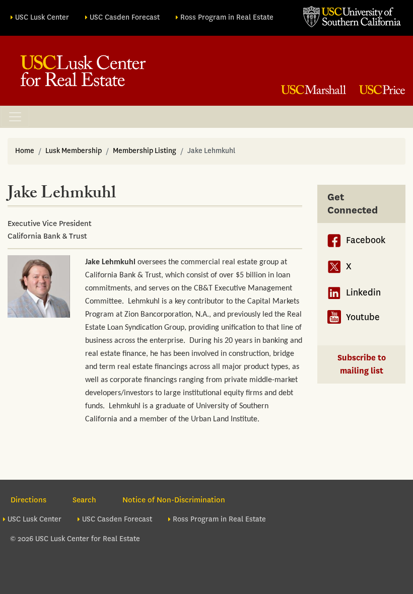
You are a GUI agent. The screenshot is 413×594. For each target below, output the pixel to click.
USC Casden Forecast (125, 17)
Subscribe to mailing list (361, 364)
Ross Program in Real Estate (226, 17)
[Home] (83, 71)
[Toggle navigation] (15, 117)
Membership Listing (144, 151)
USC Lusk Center (42, 17)
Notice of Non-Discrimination (173, 500)
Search (84, 500)
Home (24, 151)
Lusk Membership (73, 151)
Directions (28, 500)
